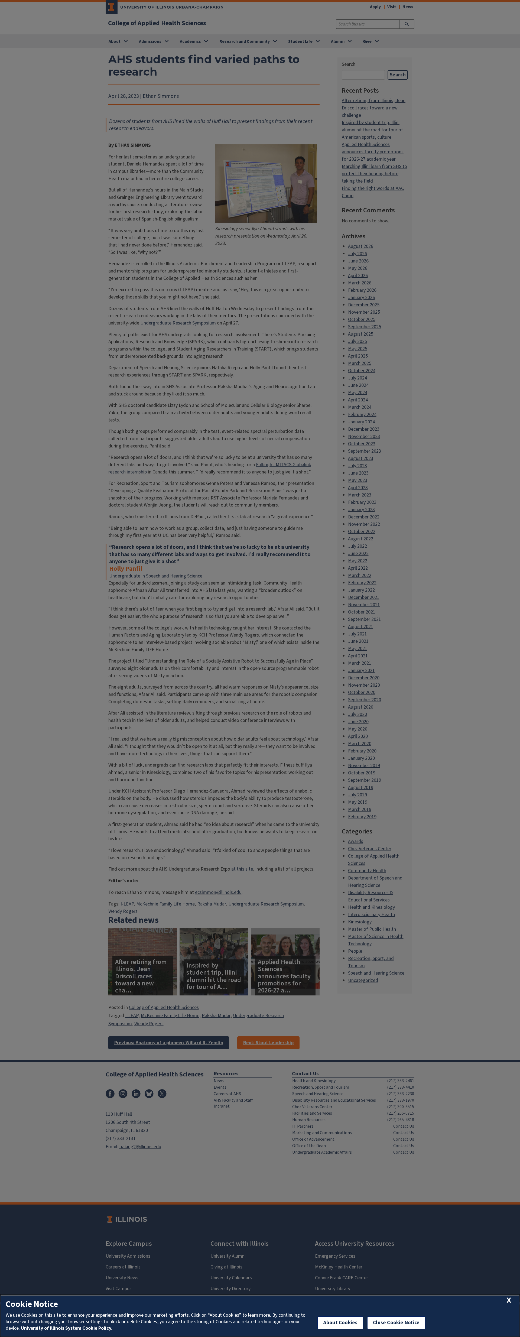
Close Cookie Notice (396, 1322)
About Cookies (340, 1322)
